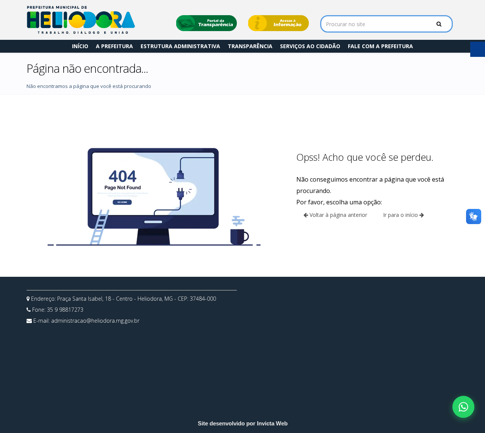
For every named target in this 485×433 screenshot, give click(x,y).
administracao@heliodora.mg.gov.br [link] (95, 320)
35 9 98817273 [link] (65, 309)
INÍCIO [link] (80, 46)
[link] (81, 20)
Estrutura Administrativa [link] (180, 46)
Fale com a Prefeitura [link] (380, 46)
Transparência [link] (250, 46)
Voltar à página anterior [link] (337, 214)
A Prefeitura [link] (114, 46)
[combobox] (386, 24)
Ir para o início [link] (401, 214)
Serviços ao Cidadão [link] (310, 46)
